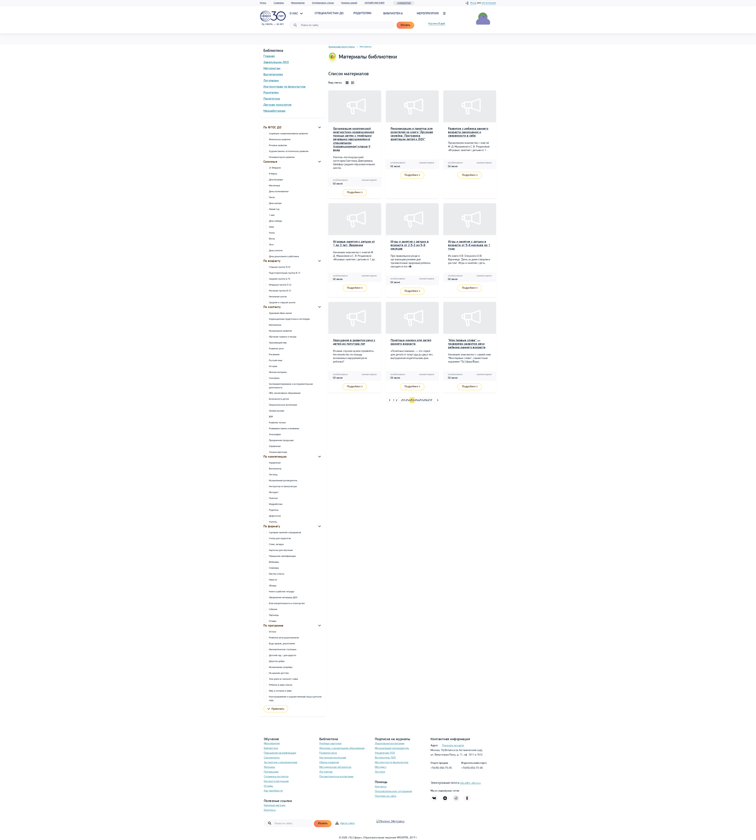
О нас (294, 13)
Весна (272, 239)
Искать (405, 25)
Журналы (269, 767)
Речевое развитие (278, 145)
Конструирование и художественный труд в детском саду (295, 699)
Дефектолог (275, 516)
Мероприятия (298, 3)
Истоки (272, 632)
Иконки (347, 83)
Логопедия (326, 771)
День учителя (276, 250)
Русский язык (275, 360)
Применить (277, 708)
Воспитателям (273, 74)
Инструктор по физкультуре (283, 486)
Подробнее (354, 192)
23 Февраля (275, 168)
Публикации (271, 771)
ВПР (271, 417)
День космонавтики (278, 191)
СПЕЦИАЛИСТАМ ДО (329, 13)
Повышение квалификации (282, 556)
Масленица (274, 186)
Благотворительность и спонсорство (287, 603)
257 (430, 400)
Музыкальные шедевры (280, 667)
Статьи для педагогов (280, 538)
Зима (271, 227)
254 (417, 400)
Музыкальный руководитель (283, 480)
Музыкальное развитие (280, 331)
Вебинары (274, 562)
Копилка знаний (349, 3)
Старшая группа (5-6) (279, 267)
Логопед (273, 475)
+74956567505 (404, 3)
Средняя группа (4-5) (279, 279)
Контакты (380, 786)
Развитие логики (277, 423)
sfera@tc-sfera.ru (470, 783)
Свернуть (319, 127)
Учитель (273, 522)
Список (353, 83)
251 (403, 400)
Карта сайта (347, 823)
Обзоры (272, 586)
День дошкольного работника (284, 256)
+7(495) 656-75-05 (441, 768)
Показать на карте (453, 745)
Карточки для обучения (281, 550)
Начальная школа (278, 297)
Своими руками (276, 411)
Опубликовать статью (323, 3)
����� (388, 400)
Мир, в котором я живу (280, 691)
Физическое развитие (280, 139)
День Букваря (276, 180)
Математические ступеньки (282, 649)
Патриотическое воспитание (283, 405)
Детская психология (277, 105)
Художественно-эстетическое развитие (289, 151)
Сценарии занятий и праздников (285, 532)
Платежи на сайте (386, 796)
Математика (275, 325)
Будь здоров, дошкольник (282, 644)
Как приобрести (273, 790)
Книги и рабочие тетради (281, 592)
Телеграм (456, 798)
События (273, 609)
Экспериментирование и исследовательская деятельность (291, 386)
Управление (275, 446)
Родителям (271, 92)
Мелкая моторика (278, 372)
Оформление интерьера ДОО (283, 597)
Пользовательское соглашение (393, 791)
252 (408, 400)
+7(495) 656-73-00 (472, 768)
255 (421, 400)
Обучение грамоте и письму (282, 337)
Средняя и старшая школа (282, 302)
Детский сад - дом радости (282, 655)
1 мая (271, 215)
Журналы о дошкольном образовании (341, 748)
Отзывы (272, 621)
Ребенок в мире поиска (280, 685)
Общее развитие (329, 762)
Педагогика (271, 98)
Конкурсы (270, 810)
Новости (273, 580)
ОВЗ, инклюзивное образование (285, 393)
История (273, 366)
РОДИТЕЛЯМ (362, 13)
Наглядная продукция (332, 757)
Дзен (445, 798)
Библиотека (393, 13)
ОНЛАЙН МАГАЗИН (374, 3)
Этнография (275, 434)
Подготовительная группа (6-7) (284, 273)
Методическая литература (335, 767)
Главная (269, 56)
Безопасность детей (279, 399)
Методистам (271, 68)
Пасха (272, 197)
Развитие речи (276, 349)
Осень (272, 233)
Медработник (276, 504)
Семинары (279, 3)
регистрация (489, 3)
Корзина (437, 23)
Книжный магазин (274, 805)
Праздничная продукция (281, 440)
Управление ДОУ (385, 753)
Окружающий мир (278, 343)
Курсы (263, 3)
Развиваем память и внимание (284, 428)
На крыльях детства (279, 673)
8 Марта (273, 174)
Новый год (274, 209)
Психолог (273, 498)
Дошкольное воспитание (390, 743)
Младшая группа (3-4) (280, 285)
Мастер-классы (276, 574)
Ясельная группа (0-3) (280, 291)
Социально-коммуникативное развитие (288, 134)
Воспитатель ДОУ (385, 757)
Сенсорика (274, 378)
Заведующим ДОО (276, 62)
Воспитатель (275, 469)
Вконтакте (434, 798)
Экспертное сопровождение (280, 762)
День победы (275, 221)
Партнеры (274, 615)
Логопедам (271, 80)
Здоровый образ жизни (280, 313)
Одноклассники (467, 798)
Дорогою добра (276, 661)
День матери (275, 203)
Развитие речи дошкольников (284, 638)
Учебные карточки (330, 743)
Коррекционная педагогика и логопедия (289, 319)
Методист (274, 492)
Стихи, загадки (276, 544)
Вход (473, 3)
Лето (271, 245)
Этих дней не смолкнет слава (283, 679)
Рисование (274, 354)
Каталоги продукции (276, 781)
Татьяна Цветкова (278, 452)
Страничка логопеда (276, 776)
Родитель (273, 510)
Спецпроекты (272, 757)
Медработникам (274, 111)
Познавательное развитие (282, 157)
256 (425, 400)
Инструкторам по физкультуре (284, 86)
